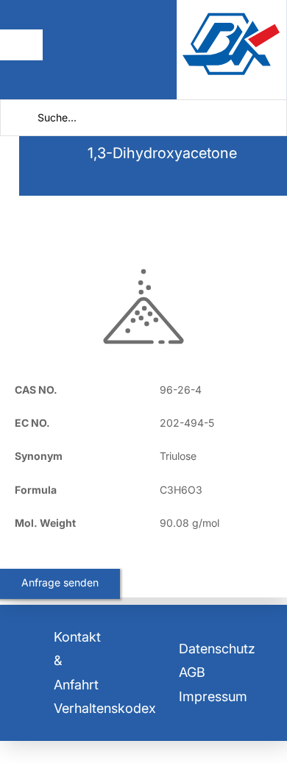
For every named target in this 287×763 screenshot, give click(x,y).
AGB (192, 672)
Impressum (213, 696)
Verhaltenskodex (105, 708)
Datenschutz (217, 648)
